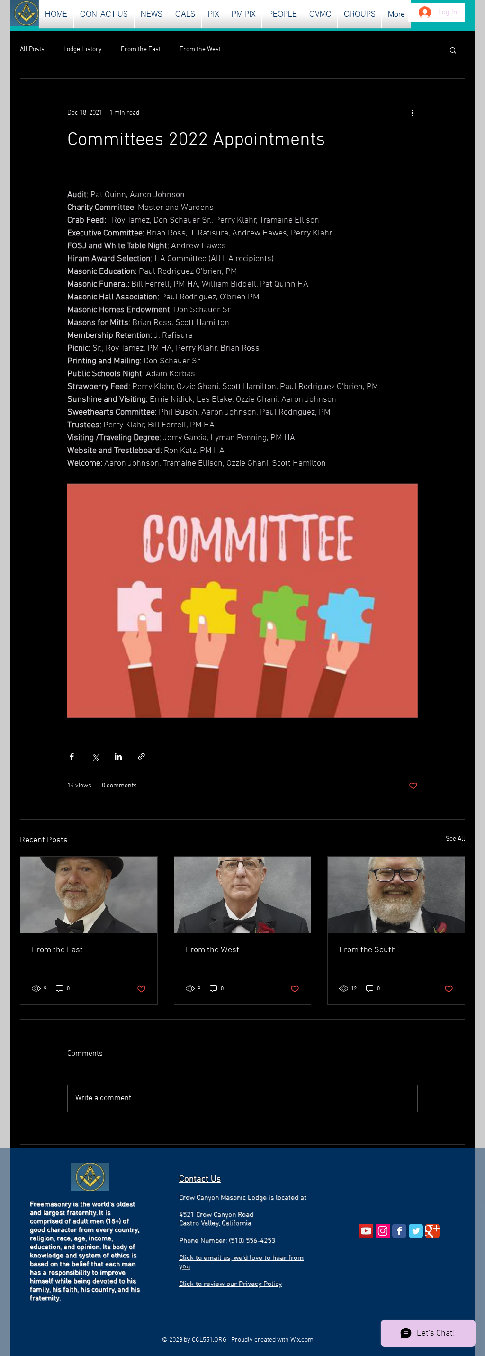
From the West (200, 49)
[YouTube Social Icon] (366, 1231)
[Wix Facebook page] (399, 1231)
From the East (141, 49)
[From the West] (242, 895)
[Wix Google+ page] (432, 1231)
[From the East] (88, 895)
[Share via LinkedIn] (118, 756)
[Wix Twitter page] (416, 1231)
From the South (367, 950)
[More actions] (412, 112)
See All (455, 839)
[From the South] (396, 895)
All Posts (32, 49)
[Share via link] (141, 756)
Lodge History (82, 49)
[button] (152, 14)
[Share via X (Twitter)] (94, 756)
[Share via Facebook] (71, 756)
